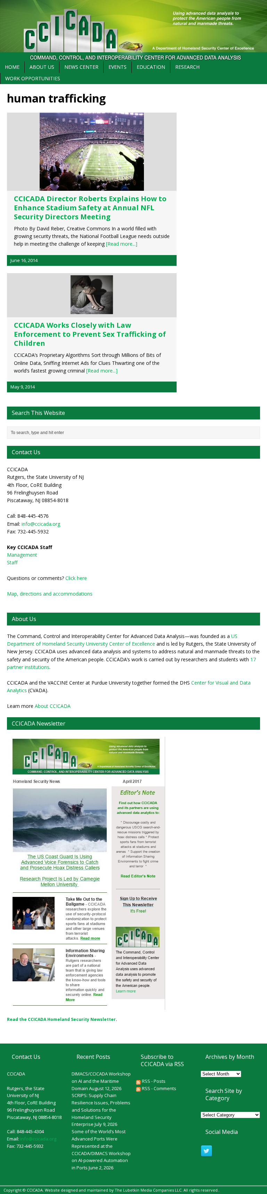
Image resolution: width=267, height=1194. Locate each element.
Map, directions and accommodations (49, 593)
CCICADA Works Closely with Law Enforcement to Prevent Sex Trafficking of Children (90, 334)
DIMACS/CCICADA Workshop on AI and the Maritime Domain (101, 1081)
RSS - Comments (158, 1088)
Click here (76, 578)
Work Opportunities (32, 78)
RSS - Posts (153, 1081)
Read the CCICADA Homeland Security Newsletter (61, 1019)
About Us (42, 67)
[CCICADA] (133, 31)
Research (187, 67)
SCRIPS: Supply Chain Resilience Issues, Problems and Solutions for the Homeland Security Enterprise (101, 1109)
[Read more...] (121, 243)
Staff (12, 562)
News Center (81, 67)
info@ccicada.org (41, 524)
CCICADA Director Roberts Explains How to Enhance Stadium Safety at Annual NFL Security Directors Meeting (90, 207)
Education (151, 67)
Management (22, 554)
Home (12, 67)
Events (117, 67)
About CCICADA (53, 706)
